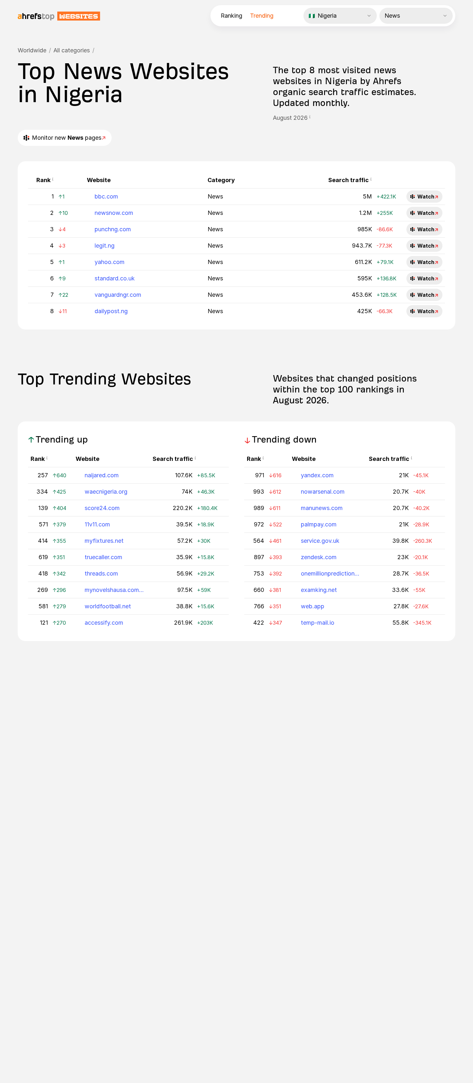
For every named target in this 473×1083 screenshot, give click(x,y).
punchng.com (113, 229)
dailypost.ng (111, 311)
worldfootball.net (108, 606)
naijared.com (102, 475)
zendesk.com (319, 557)
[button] (310, 118)
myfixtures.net (104, 540)
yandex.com (317, 475)
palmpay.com (319, 524)
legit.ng (105, 245)
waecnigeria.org (106, 491)
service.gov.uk (320, 540)
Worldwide (32, 50)
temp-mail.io (317, 622)
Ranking (231, 15)
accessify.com (104, 622)
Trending (262, 15)
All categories (71, 50)
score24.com (102, 508)
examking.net (319, 589)
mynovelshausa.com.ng (114, 589)
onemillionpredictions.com (331, 573)
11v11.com (97, 524)
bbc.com (106, 196)
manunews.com (322, 508)
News (215, 196)
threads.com (101, 573)
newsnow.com (114, 212)
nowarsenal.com (323, 491)
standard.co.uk (115, 278)
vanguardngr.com (118, 294)
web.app (312, 606)
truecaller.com (103, 557)
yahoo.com (110, 262)
